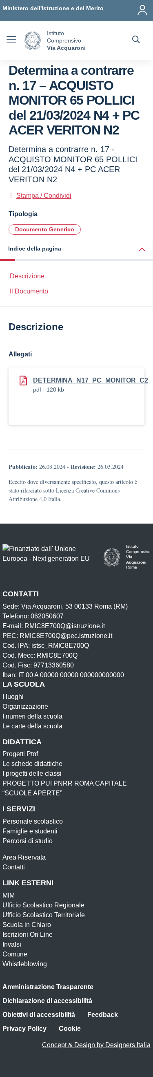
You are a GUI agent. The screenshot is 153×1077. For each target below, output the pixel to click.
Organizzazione (25, 706)
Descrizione (27, 276)
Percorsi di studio (27, 840)
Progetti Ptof (20, 753)
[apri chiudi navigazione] (11, 40)
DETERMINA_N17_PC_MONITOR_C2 (90, 380)
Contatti (13, 867)
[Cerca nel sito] (136, 40)
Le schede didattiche (32, 763)
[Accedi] (143, 8)
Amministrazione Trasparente (47, 986)
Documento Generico (44, 229)
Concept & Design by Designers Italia (96, 1044)
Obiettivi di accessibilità (38, 1014)
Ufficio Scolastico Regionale (43, 905)
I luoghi (13, 696)
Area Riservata (24, 857)
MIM (8, 895)
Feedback (102, 1014)
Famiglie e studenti (30, 831)
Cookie (70, 1028)
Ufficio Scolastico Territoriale (43, 914)
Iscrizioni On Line (27, 934)
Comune (14, 954)
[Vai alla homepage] (32, 40)
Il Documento (29, 291)
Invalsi (11, 944)
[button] (76, 249)
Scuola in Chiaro (26, 924)
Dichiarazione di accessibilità (47, 1000)
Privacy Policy (24, 1028)
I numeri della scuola (32, 716)
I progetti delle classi (32, 773)
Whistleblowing (24, 964)
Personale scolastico (32, 821)
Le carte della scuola (32, 726)
